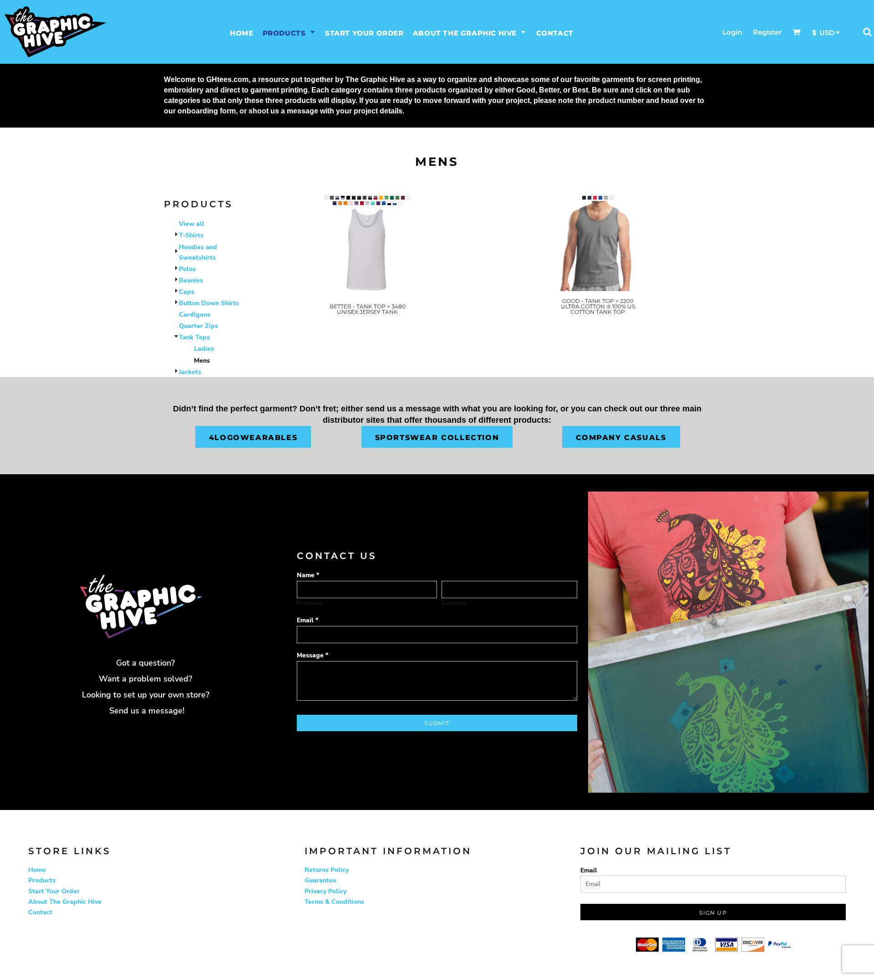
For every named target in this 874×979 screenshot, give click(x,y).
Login (732, 32)
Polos (187, 269)
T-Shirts (191, 235)
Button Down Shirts (209, 303)
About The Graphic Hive (65, 901)
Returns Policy (327, 870)
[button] (289, 32)
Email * (307, 620)
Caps (186, 291)
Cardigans (194, 314)
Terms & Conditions (334, 901)
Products (42, 880)
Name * (308, 575)
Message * (312, 655)
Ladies (204, 348)
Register (767, 32)
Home (37, 870)
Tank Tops (194, 337)
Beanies (191, 280)
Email (588, 870)
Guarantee (320, 880)
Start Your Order (54, 891)
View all (191, 224)
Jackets (190, 372)
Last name (454, 603)
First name (309, 603)
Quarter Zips (198, 326)
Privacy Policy (325, 891)
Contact (40, 912)
